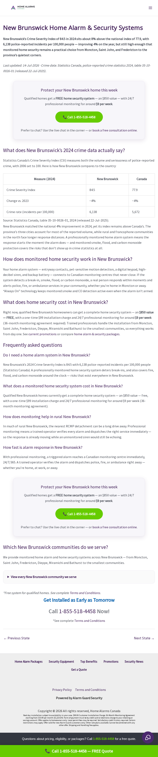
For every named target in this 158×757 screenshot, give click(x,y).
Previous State (16, 638)
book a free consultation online (114, 130)
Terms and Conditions (85, 593)
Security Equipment (61, 661)
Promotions (110, 661)
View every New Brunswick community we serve (44, 577)
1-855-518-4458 (77, 611)
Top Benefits (88, 661)
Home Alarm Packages (29, 661)
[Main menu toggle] (150, 7)
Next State (144, 638)
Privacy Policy (62, 690)
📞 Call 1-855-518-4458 (79, 117)
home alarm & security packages (97, 334)
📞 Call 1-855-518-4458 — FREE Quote (79, 751)
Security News (134, 661)
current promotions (42, 334)
